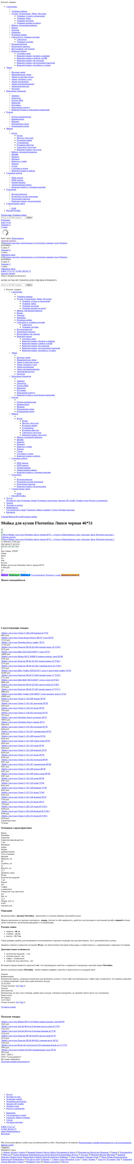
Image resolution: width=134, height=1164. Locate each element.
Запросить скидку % (70, 575)
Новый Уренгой (42, 1157)
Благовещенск (62, 1152)
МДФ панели (17, 180)
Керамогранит (18, 119)
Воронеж (104, 1152)
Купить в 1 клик (53, 575)
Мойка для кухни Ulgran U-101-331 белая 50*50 (23, 755)
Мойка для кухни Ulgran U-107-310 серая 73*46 (23, 783)
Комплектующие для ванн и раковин (33, 56)
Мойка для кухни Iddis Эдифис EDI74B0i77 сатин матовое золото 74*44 (34, 694)
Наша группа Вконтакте (12, 1064)
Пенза (104, 1157)
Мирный (95, 1155)
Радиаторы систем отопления (25, 196)
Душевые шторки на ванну (29, 23)
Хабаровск (127, 1159)
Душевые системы (25, 42)
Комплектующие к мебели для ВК (32, 58)
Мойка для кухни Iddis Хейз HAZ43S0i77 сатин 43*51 (26, 652)
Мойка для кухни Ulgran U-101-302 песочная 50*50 (25, 727)
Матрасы (15, 159)
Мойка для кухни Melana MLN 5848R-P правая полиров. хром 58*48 (32, 656)
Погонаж (16, 89)
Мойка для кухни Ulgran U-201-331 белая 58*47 (23, 802)
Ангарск (14, 1152)
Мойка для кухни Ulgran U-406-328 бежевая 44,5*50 (25, 633)
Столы (14, 166)
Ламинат (15, 96)
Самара (55, 1159)
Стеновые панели (14, 173)
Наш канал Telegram (10, 1068)
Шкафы (15, 154)
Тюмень (91, 1159)
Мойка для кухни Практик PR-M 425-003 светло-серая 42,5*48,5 (30, 684)
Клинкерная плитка (20, 126)
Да (17, 986)
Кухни (20, 135)
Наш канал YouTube (10, 1066)
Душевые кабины (19, 11)
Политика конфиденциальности (15, 1061)
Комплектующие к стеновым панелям (28, 187)
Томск (85, 1159)
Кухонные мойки (19, 35)
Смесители (22, 39)
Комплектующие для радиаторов (26, 201)
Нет (22, 986)
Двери (9, 67)
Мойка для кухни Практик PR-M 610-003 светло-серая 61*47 (29, 1036)
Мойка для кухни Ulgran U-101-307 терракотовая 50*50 (26, 731)
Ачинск (21, 1152)
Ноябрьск (64, 1157)
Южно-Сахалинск (52, 1162)
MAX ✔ (4, 575)
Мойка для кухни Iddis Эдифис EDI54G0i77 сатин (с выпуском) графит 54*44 (36, 670)
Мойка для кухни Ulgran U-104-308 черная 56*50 (23, 699)
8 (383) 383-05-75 (23, 271)
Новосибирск (18, 238)
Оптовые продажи (66, 510)
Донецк (114, 1152)
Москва (102, 1155)
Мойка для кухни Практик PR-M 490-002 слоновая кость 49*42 (30, 1040)
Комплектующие (19, 51)
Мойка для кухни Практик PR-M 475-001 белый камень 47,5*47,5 (31, 689)
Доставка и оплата (14, 505)
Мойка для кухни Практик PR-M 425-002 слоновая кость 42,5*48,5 (31, 666)
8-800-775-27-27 (8, 271)
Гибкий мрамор (18, 182)
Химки (20, 1162)
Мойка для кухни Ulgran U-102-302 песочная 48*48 (25, 760)
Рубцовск (45, 1159)
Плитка (9, 112)
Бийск (53, 1152)
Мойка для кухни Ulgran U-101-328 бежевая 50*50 (24, 750)
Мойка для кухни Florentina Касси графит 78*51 (23, 642)
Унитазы (15, 30)
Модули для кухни (25, 138)
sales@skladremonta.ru (10, 1131)
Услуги (9, 498)
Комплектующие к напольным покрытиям (30, 110)
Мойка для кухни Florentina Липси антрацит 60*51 (24, 717)
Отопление (11, 189)
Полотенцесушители (21, 46)
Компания (10, 1113)
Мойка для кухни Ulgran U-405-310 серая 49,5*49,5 (24, 806)
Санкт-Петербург (67, 1159)
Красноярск (66, 1155)
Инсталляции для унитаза (23, 49)
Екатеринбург (126, 1152)
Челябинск (31, 1162)
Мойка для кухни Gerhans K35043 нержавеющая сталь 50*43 (29, 1050)
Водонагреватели (19, 44)
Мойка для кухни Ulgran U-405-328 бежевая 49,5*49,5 (26, 811)
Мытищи (111, 1155)
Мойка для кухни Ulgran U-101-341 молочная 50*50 (25, 703)
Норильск (54, 1157)
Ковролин (16, 103)
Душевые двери (24, 18)
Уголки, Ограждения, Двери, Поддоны (29, 14)
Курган (75, 1155)
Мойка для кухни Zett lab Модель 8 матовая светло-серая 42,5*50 (31, 1026)
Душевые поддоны (25, 21)
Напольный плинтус (21, 107)
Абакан (6, 1152)
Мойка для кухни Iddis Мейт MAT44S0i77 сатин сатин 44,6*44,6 (30, 680)
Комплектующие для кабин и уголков (34, 65)
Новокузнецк (16, 1157)
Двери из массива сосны (22, 77)
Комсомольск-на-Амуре (39, 1155)
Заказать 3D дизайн (67, 500)
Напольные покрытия (16, 91)
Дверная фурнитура (20, 86)
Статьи (54, 510)
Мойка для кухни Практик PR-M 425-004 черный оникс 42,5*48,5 (31, 647)
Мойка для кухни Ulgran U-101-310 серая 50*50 (23, 745)
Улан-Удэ (102, 1159)
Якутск (65, 1162)
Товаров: (5, 250)
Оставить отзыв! (8, 1007)
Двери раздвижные (20, 82)
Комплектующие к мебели (23, 171)
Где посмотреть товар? (16, 510)
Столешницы (23, 142)
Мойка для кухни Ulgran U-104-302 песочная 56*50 (25, 713)
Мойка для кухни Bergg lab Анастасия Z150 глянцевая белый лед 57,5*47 (34, 1045)
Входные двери (18, 72)
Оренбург (80, 1157)
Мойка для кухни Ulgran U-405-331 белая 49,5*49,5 (24, 816)
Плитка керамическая (21, 117)
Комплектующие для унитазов (30, 60)
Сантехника (11, 6)
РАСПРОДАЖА (13, 210)
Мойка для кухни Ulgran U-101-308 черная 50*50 (23, 736)
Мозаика (15, 121)
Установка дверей (29, 500)
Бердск (47, 1152)
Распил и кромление (98, 500)
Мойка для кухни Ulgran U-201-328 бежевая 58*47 (24, 797)
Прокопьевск (18, 1159)
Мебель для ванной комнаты (24, 25)
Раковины (16, 32)
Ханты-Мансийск (9, 1162)
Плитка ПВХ (17, 100)
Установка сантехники (47, 500)
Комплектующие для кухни (29, 149)
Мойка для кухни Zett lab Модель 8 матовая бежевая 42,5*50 (28, 1031)
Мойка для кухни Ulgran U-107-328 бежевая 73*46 (24, 788)
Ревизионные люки (20, 124)
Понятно (5, 1147)
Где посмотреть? (38, 575)
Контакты (10, 512)
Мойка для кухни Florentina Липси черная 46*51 (23, 722)
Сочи (77, 1159)
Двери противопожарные (23, 84)
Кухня (14, 133)
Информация (12, 507)
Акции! (9, 503)
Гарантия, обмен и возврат (39, 510)
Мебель (9, 128)
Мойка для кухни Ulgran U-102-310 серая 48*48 (23, 778)
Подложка (16, 105)
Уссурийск (111, 1159)
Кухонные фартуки (25, 145)
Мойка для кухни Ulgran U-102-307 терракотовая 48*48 (26, 764)
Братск (73, 1152)
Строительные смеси (15, 203)
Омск (73, 1157)
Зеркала (15, 164)
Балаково (31, 1152)
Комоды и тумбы (19, 161)
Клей (14, 208)
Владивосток (84, 1152)
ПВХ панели (17, 178)
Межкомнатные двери (21, 74)
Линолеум (16, 98)
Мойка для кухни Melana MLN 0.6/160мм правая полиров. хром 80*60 (33, 1022)
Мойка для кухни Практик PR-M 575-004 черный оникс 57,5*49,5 (31, 675)
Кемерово (24, 1155)
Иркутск (7, 1155)
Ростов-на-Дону (33, 1159)
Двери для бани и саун (22, 79)
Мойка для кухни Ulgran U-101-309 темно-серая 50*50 (26, 741)
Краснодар (55, 1155)
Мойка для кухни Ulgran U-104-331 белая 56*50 (23, 708)
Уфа (118, 1159)
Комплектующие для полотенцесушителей (36, 63)
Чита (38, 1162)
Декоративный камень (22, 185)
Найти (29, 218)
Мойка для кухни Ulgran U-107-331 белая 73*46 (23, 792)
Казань (16, 1155)
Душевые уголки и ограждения (31, 16)
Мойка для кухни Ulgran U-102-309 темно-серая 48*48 (26, 774)
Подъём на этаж (13, 500)
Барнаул (39, 1152)
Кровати (15, 157)
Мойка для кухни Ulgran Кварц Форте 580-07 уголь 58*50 (27, 638)
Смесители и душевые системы (26, 37)
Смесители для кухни (26, 147)
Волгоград (95, 1152)
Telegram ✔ (25, 575)
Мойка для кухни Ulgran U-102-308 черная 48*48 (23, 769)
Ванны (15, 28)
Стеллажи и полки (20, 168)
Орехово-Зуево (92, 1157)
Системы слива (23, 53)
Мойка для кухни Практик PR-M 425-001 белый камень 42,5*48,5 (31, 661)
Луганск (84, 1155)
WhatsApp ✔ (14, 575)
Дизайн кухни (82, 500)
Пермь (110, 1157)
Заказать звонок (8, 273)
